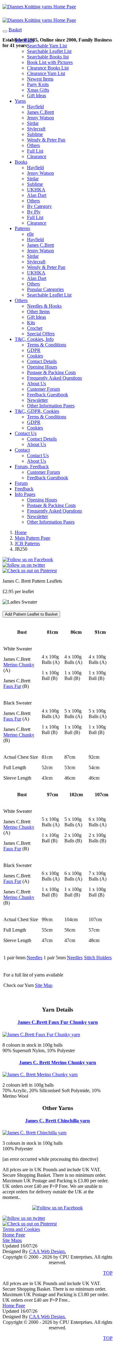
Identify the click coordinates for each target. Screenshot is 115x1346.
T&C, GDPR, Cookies (37, 411)
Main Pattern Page (32, 538)
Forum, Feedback (32, 466)
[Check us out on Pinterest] (29, 570)
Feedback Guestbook (47, 394)
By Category (39, 206)
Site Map (43, 985)
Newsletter (37, 400)
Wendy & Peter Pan (46, 139)
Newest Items (40, 79)
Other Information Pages (51, 405)
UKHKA (36, 189)
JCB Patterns (27, 543)
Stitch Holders (98, 957)
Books (21, 162)
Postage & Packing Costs (51, 372)
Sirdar (33, 123)
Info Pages (25, 494)
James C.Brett (40, 112)
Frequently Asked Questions (54, 378)
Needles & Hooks (44, 306)
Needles (34, 957)
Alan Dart (36, 195)
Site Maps (24, 40)
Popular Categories (45, 289)
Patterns (22, 228)
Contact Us (25, 433)
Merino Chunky (18, 664)
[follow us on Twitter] (23, 565)
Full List (35, 151)
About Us (36, 383)
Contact (22, 450)
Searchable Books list (48, 56)
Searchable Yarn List (47, 45)
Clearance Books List (48, 67)
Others (33, 145)
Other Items (38, 311)
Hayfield (35, 106)
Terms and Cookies (21, 1229)
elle (30, 234)
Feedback (24, 488)
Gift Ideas (36, 95)
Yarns (20, 101)
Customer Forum (43, 389)
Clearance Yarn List (46, 73)
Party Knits (38, 84)
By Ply (33, 211)
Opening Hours (42, 366)
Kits (31, 322)
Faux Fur (12, 686)
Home (21, 532)
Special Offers (41, 333)
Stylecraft (36, 128)
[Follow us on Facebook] (27, 559)
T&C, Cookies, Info (34, 339)
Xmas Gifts (38, 90)
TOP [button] (108, 1273)
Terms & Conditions (46, 344)
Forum (21, 483)
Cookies (35, 355)
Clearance (36, 156)
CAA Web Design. (47, 1251)
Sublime (35, 134)
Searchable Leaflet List (49, 51)
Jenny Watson (40, 117)
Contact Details (42, 361)
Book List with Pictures (50, 62)
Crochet (34, 328)
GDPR (33, 350)
